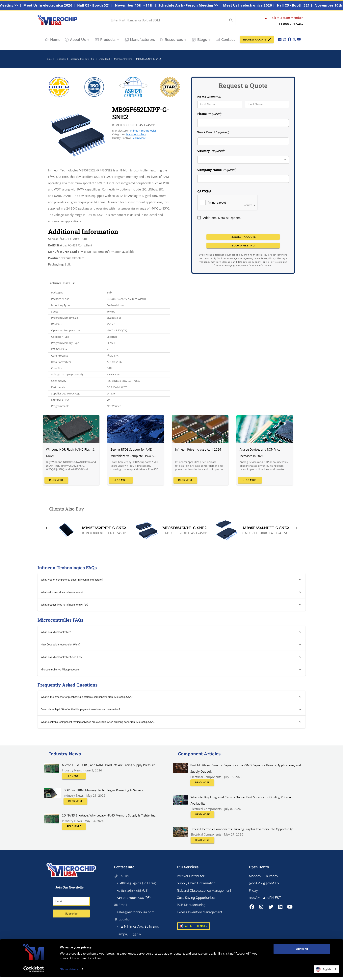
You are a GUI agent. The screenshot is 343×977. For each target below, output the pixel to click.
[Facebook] (289, 39)
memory (132, 177)
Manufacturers (142, 40)
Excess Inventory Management (199, 912)
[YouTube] (299, 39)
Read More (56, 480)
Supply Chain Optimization (196, 883)
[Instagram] (284, 39)
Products (108, 40)
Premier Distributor (190, 876)
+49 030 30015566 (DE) (133, 898)
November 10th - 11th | (154, 5)
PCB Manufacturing (191, 905)
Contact (228, 40)
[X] (294, 39)
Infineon (53, 170)
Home (55, 40)
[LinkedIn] (280, 39)
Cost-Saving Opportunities (196, 898)
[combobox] (243, 160)
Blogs (202, 40)
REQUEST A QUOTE (254, 39)
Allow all (302, 949)
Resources (174, 40)
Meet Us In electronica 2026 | (68, 5)
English (327, 969)
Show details (69, 969)
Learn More (139, 138)
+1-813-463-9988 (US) (132, 890)
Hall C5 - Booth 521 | (114, 5)
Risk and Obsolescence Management (204, 890)
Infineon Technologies (143, 130)
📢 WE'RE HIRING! (193, 926)
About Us (78, 40)
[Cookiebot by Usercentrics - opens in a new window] (33, 969)
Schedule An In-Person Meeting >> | (208, 5)
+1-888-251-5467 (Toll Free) (136, 883)
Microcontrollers (136, 134)
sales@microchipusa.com (135, 912)
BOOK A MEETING (243, 245)
